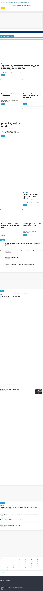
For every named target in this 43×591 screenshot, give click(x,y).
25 (25, 567)
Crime (2, 63)
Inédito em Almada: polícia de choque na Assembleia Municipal (17, 2)
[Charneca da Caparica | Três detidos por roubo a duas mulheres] (10, 108)
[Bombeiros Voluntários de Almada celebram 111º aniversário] (32, 79)
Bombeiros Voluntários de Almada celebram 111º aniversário (32, 95)
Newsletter (21, 579)
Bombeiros (25, 91)
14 (1, 565)
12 (31, 563)
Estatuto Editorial (3, 579)
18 (25, 565)
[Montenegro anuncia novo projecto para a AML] (32, 209)
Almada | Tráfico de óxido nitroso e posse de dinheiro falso (10, 225)
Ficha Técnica (9, 579)
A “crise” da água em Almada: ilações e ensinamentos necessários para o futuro (19, 264)
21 (1, 567)
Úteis (2, 290)
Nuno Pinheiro (8, 252)
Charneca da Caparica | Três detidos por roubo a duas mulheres (10, 125)
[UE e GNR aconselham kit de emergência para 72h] (38, 389)
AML (24, 221)
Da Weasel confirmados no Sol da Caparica (10, 95)
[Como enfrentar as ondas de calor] (21, 293)
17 (19, 565)
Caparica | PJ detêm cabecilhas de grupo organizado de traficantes (20, 66)
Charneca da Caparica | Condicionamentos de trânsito (31, 196)
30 (13, 569)
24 (19, 567)
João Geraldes (7, 266)
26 (31, 567)
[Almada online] (1, 32)
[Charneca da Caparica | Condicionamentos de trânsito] (32, 108)
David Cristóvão (8, 245)
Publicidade (7, 580)
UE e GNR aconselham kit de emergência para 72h (9, 389)
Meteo (1, 294)
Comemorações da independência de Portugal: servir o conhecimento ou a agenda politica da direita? (24, 250)
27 (37, 567)
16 (13, 565)
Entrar (6, 7)
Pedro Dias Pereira (8, 259)
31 (19, 569)
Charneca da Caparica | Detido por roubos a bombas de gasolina (12, 519)
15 (7, 565)
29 (7, 569)
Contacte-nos (15, 579)
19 (31, 565)
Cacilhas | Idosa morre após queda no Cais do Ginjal (10, 525)
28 (1, 569)
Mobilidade (25, 192)
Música (2, 91)
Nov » (3, 572)
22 (7, 567)
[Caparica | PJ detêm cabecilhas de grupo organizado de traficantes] (21, 39)
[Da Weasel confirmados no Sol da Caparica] (10, 79)
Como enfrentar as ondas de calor (10, 296)
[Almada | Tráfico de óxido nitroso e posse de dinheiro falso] (10, 209)
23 (13, 567)
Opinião (2, 240)
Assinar (2, 7)
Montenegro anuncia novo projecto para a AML (32, 224)
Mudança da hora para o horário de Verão (8, 384)
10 (19, 563)
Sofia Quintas (11, 69)
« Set (1, 572)
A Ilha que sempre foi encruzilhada (11, 257)
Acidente (2, 524)
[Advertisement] (21, 20)
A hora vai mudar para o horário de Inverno (8, 478)
